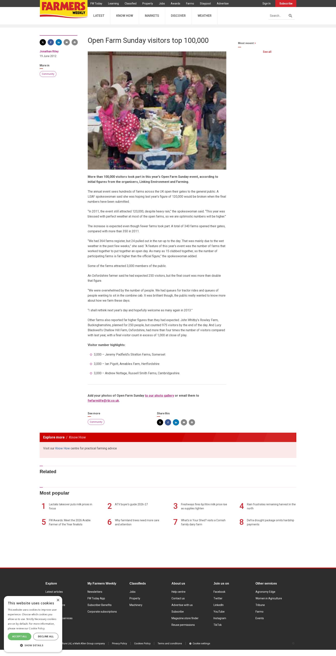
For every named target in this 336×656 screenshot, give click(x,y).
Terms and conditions (170, 643)
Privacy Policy (119, 643)
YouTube (219, 611)
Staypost (205, 3)
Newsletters (95, 591)
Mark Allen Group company (89, 643)
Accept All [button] (19, 636)
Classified (130, 3)
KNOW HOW (124, 16)
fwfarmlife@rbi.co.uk (103, 400)
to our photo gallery (159, 395)
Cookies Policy (142, 643)
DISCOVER (178, 16)
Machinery (136, 605)
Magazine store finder (185, 618)
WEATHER (205, 16)
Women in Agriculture (269, 598)
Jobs (162, 3)
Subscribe (285, 3)
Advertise (223, 3)
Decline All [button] (46, 636)
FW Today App (96, 598)
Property (147, 3)
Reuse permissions (183, 624)
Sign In (266, 3)
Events (260, 618)
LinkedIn (219, 605)
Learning (113, 3)
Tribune (260, 605)
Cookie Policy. (37, 628)
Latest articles (54, 591)
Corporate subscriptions (102, 611)
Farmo (190, 3)
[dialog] (33, 624)
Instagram (220, 618)
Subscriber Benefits (100, 605)
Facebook (219, 591)
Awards (175, 3)
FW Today (96, 3)
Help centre (179, 591)
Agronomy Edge (265, 591)
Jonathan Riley (49, 51)
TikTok (218, 624)
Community (48, 74)
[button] (33, 645)
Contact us (178, 598)
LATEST (98, 16)
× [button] (57, 600)
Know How (62, 448)
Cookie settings (201, 643)
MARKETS (152, 16)
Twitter (218, 598)
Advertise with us (182, 605)
